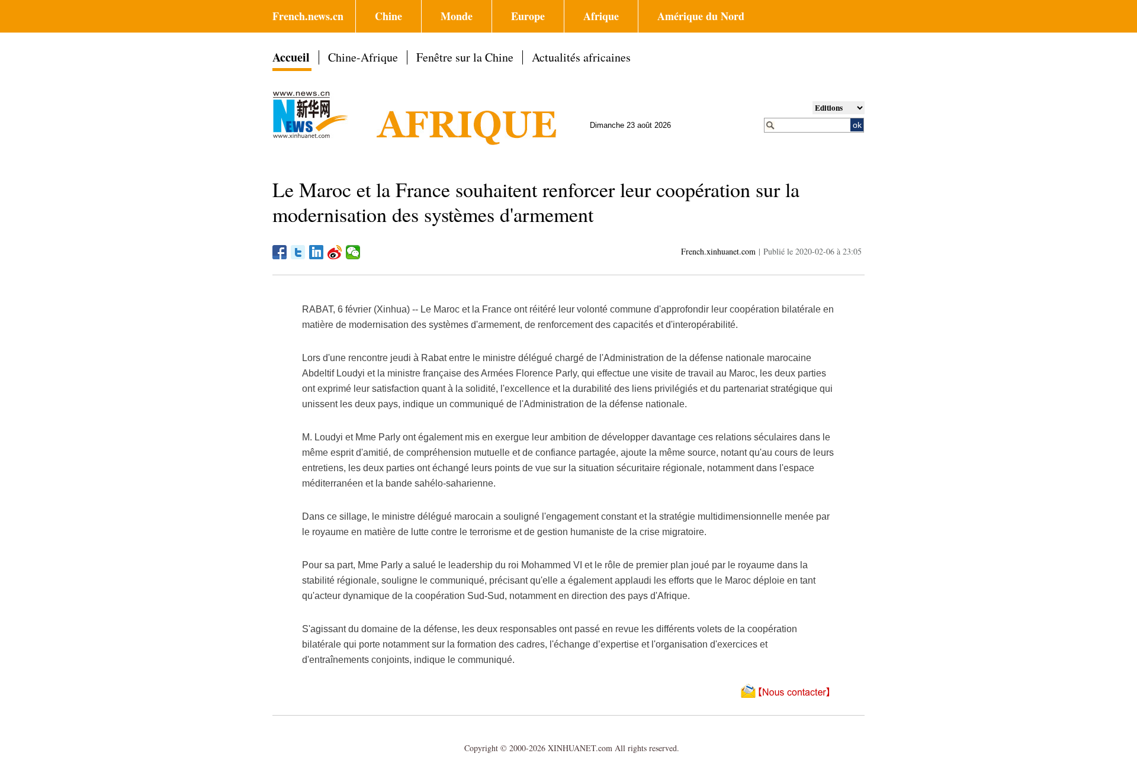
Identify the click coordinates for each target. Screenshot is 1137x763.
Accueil (291, 57)
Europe (528, 16)
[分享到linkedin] (316, 252)
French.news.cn (307, 16)
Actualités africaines (581, 57)
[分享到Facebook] (279, 252)
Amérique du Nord (700, 16)
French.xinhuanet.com (718, 251)
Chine (388, 16)
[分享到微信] (353, 252)
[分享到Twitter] (298, 252)
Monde (457, 16)
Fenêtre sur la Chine (464, 57)
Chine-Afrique (363, 57)
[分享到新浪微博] (334, 252)
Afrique (601, 16)
